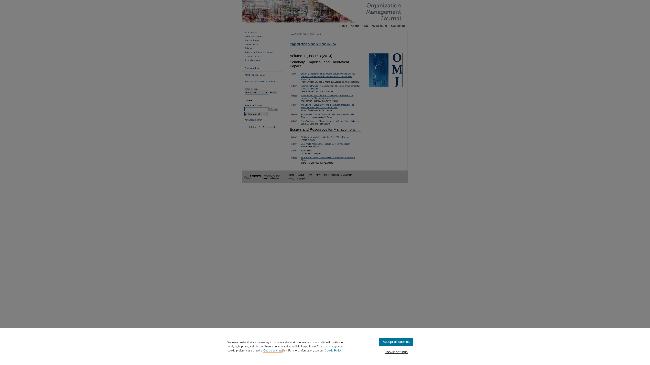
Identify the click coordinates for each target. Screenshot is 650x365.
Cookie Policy (333, 350)
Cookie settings (272, 350)
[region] (325, 346)
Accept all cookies (396, 342)
